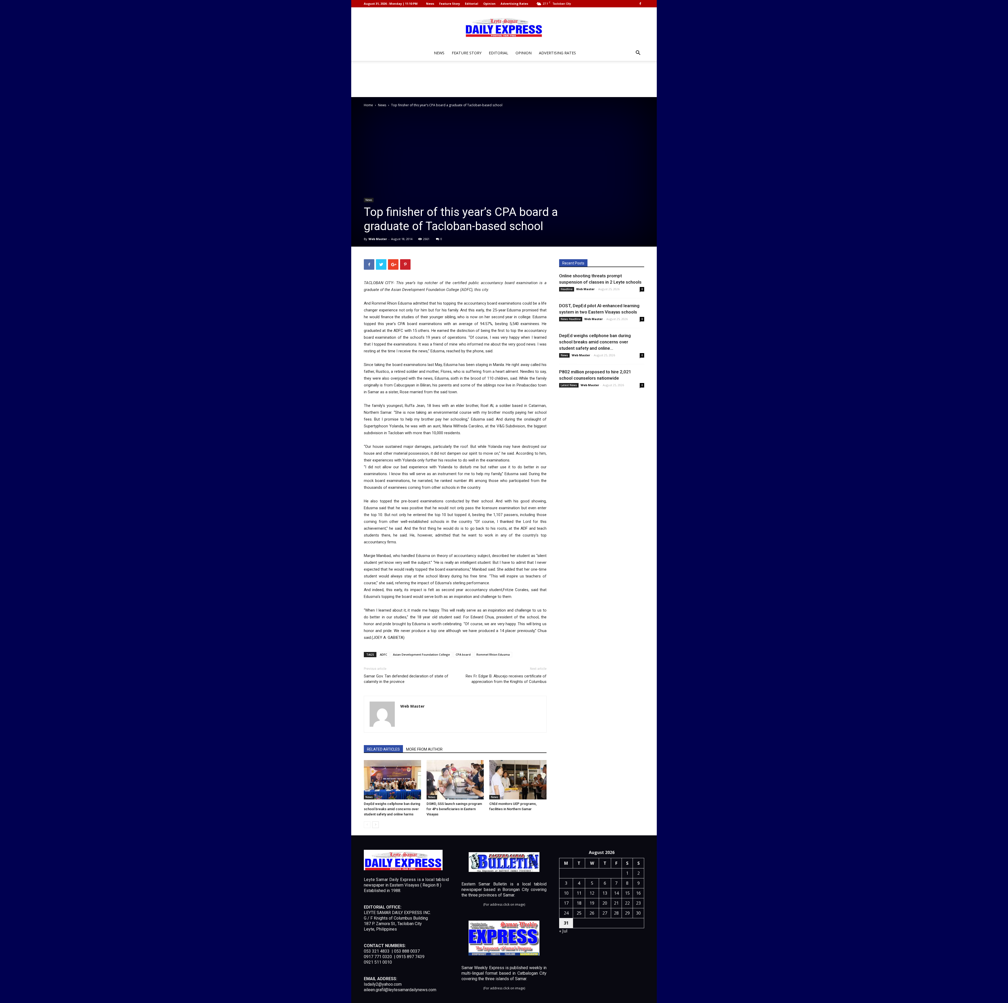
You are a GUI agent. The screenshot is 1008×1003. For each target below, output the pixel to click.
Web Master (378, 239)
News (430, 4)
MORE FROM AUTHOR (424, 749)
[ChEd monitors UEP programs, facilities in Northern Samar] (518, 779)
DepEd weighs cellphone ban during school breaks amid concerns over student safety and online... (595, 342)
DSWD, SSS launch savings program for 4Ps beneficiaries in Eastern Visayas (454, 809)
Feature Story (449, 4)
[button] (638, 53)
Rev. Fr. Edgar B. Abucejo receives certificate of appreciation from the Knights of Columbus (506, 679)
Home (368, 105)
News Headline (571, 319)
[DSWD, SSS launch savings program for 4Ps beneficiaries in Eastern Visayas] (455, 779)
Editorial (471, 4)
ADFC (383, 654)
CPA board (463, 654)
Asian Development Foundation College (421, 654)
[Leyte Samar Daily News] (504, 27)
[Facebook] (640, 3)
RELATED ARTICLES (383, 749)
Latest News (569, 385)
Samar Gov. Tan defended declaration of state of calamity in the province (406, 679)
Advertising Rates (514, 4)
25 (579, 913)
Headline (567, 289)
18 (579, 903)
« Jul (563, 931)
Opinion (489, 4)
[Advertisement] (504, 79)
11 (579, 893)
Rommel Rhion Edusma (493, 654)
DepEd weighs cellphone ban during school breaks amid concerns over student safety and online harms (392, 809)
